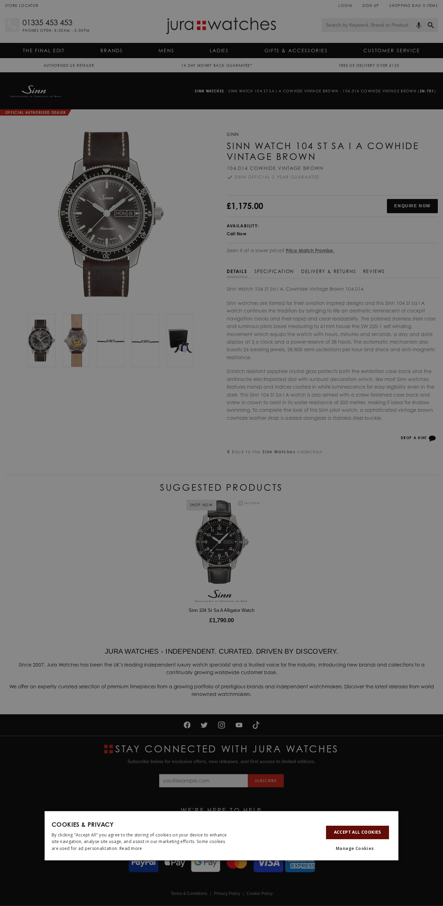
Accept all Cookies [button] (357, 832)
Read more (130, 848)
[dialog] (221, 836)
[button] (357, 848)
